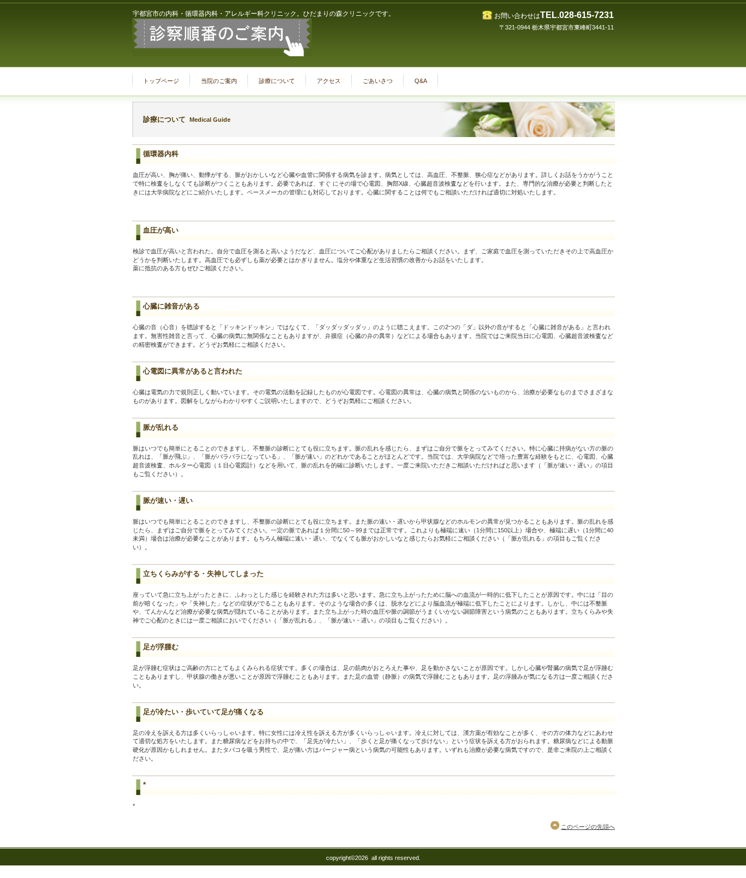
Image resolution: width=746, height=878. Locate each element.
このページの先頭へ (588, 826)
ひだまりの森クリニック (241, 37)
